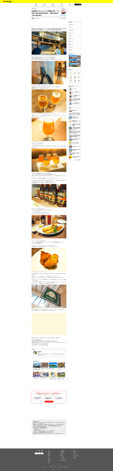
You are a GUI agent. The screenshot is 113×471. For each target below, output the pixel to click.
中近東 (72, 44)
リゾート (72, 38)
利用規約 (74, 452)
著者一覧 (62, 455)
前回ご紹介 (33, 28)
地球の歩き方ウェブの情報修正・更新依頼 (39, 427)
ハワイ (72, 35)
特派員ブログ (53, 5)
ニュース (62, 454)
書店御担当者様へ (75, 454)
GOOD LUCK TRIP (63, 460)
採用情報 (74, 457)
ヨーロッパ (72, 24)
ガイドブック (61, 5)
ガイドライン (75, 453)
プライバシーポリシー (76, 451)
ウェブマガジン (44, 5)
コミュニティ (70, 5)
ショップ (79, 81)
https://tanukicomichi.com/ (43, 344)
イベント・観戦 (70, 78)
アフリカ (49, 461)
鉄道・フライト (75, 82)
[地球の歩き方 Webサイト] (7, 1)
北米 (71, 27)
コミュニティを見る (78, 4)
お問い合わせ (75, 458)
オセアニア (49, 455)
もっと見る (78, 159)
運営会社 (74, 450)
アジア (72, 41)
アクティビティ (71, 81)
